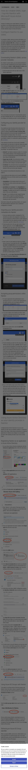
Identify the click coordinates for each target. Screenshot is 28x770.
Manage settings (14, 766)
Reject (14, 762)
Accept (14, 759)
